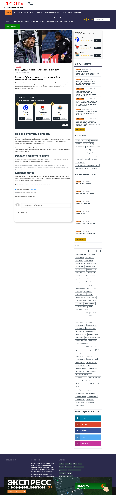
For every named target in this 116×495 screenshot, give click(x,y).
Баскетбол (78, 143)
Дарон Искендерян (90, 303)
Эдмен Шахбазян (90, 393)
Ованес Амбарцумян (81, 340)
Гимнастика (79, 159)
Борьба (91, 143)
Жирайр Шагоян (94, 312)
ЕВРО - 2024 (79, 309)
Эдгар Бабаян (91, 390)
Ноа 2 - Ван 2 (80, 214)
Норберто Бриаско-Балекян (92, 337)
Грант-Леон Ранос (80, 294)
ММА (87, 140)
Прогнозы (78, 350)
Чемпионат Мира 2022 (94, 377)
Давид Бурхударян (81, 300)
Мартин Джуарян (90, 331)
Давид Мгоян (79, 303)
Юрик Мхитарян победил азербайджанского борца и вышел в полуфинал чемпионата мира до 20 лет (88, 123)
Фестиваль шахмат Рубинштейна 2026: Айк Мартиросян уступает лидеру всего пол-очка (87, 93)
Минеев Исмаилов (93, 334)
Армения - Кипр (80, 266)
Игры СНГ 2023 (88, 316)
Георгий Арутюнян (91, 288)
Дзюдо (91, 306)
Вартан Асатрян (90, 282)
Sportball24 (22, 192)
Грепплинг (89, 294)
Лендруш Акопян (91, 325)
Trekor (25, 112)
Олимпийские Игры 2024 (82, 343)
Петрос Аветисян (95, 346)
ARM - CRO (78, 251)
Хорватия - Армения (81, 368)
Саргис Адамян (80, 353)
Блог (98, 146)
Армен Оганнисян (80, 263)
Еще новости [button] (80, 129)
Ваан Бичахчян (89, 278)
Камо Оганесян (80, 319)
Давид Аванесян (91, 297)
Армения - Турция (80, 269)
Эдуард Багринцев (81, 396)
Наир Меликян (79, 337)
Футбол (79, 69)
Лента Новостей (91, 146)
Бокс (83, 140)
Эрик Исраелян (80, 405)
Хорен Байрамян (92, 368)
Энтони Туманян (80, 402)
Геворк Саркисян (80, 285)
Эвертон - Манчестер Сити (85, 234)
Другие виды (80, 88)
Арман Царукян (89, 260)
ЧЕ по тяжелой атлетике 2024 (83, 374)
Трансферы (94, 168)
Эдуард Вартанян (92, 396)
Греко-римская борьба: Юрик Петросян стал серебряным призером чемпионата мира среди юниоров (86, 103)
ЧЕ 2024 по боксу (80, 371)
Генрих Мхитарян (80, 288)
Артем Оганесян (91, 272)
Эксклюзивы (90, 399)
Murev (60, 112)
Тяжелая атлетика (80, 153)
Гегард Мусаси (90, 285)
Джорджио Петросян (81, 306)
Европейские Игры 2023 (82, 312)
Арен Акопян (79, 260)
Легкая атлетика (80, 162)
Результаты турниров (88, 350)
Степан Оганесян (90, 353)
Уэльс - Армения (80, 362)
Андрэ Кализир (80, 257)
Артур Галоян (79, 278)
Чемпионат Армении (81, 377)
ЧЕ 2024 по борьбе (91, 371)
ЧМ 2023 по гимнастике (82, 384)
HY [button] (92, 19)
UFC (99, 251)
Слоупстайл (90, 153)
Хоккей (88, 149)
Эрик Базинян (90, 402)
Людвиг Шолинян (90, 328)
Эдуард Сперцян (80, 399)
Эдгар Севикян (80, 393)
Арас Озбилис (89, 257)
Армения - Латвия (90, 266)
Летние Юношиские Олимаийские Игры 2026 (87, 165)
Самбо (98, 350)
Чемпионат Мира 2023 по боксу (84, 380)
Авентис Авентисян (81, 254)
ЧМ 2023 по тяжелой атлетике (83, 387)
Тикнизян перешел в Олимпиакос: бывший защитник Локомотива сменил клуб (87, 73)
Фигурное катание (80, 156)
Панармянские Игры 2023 (82, 168)
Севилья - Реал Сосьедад (85, 194)
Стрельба (86, 159)
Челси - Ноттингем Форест (85, 224)
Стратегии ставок (80, 146)
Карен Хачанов (90, 319)
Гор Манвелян (87, 291)
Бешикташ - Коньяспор (84, 184)
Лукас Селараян (80, 328)
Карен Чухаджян (80, 322)
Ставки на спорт (80, 149)
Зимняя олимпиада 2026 (93, 156)
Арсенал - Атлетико (83, 204)
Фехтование (94, 159)
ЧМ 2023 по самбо (94, 384)
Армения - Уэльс (91, 269)
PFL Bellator (93, 251)
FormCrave (43, 112)
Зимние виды (79, 316)
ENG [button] (84, 19)
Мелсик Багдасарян (81, 334)
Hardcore (85, 251)
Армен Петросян (91, 263)
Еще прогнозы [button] (80, 239)
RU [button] (88, 19)
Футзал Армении (80, 365)
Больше (65, 125)
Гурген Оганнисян (80, 297)
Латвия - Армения (80, 325)
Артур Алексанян (90, 275)
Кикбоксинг (89, 322)
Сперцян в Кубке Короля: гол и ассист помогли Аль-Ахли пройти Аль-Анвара (86, 83)
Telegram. (33, 189)
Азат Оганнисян (92, 254)
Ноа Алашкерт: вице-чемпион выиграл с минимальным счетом (86, 113)
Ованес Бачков (93, 340)
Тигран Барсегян (80, 356)
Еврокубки (86, 309)
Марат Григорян (80, 331)
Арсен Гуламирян (80, 272)
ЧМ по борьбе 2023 (81, 390)
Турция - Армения (80, 359)
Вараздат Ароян (80, 282)
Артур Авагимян (80, 275)
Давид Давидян (92, 300)
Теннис (85, 143)
